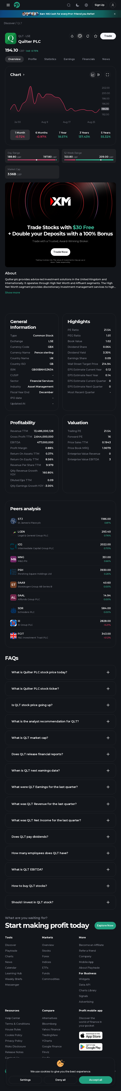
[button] (20, 135)
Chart (15, 74)
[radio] (93, 75)
